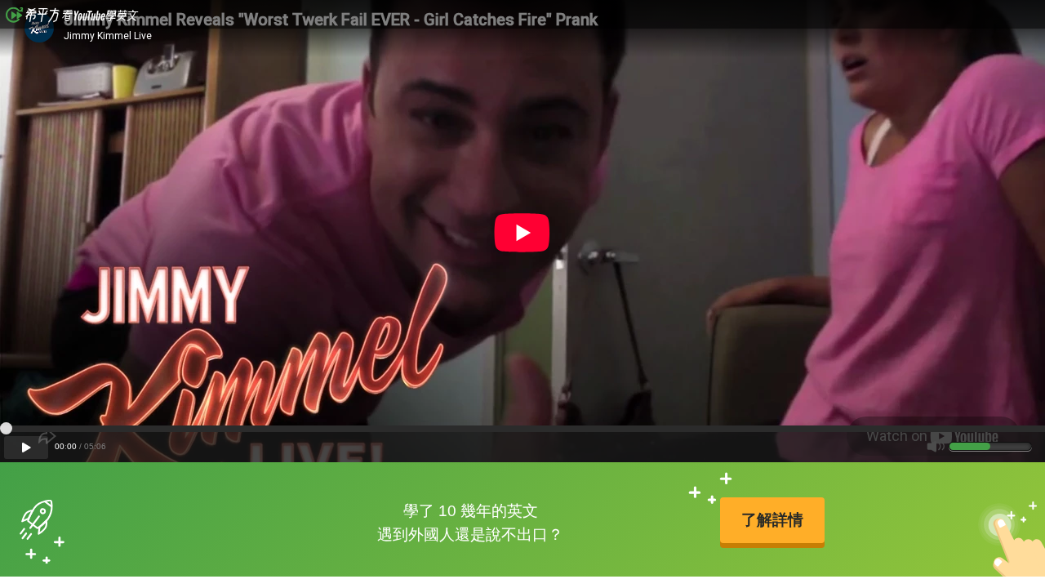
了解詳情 (772, 519)
